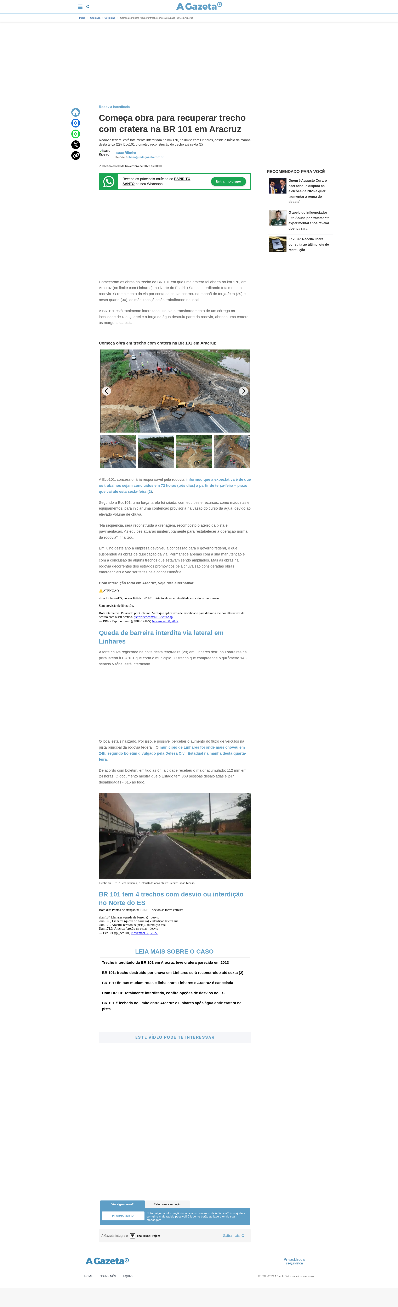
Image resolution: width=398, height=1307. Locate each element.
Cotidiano (109, 18)
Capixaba (95, 18)
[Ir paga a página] (75, 112)
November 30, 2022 (165, 621)
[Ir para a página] (199, 6)
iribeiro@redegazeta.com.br (145, 157)
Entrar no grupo (228, 181)
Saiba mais (231, 1235)
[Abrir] (80, 6)
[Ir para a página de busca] (88, 7)
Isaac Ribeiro (125, 152)
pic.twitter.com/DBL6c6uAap (153, 617)
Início (82, 18)
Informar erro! (123, 1215)
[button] (243, 391)
